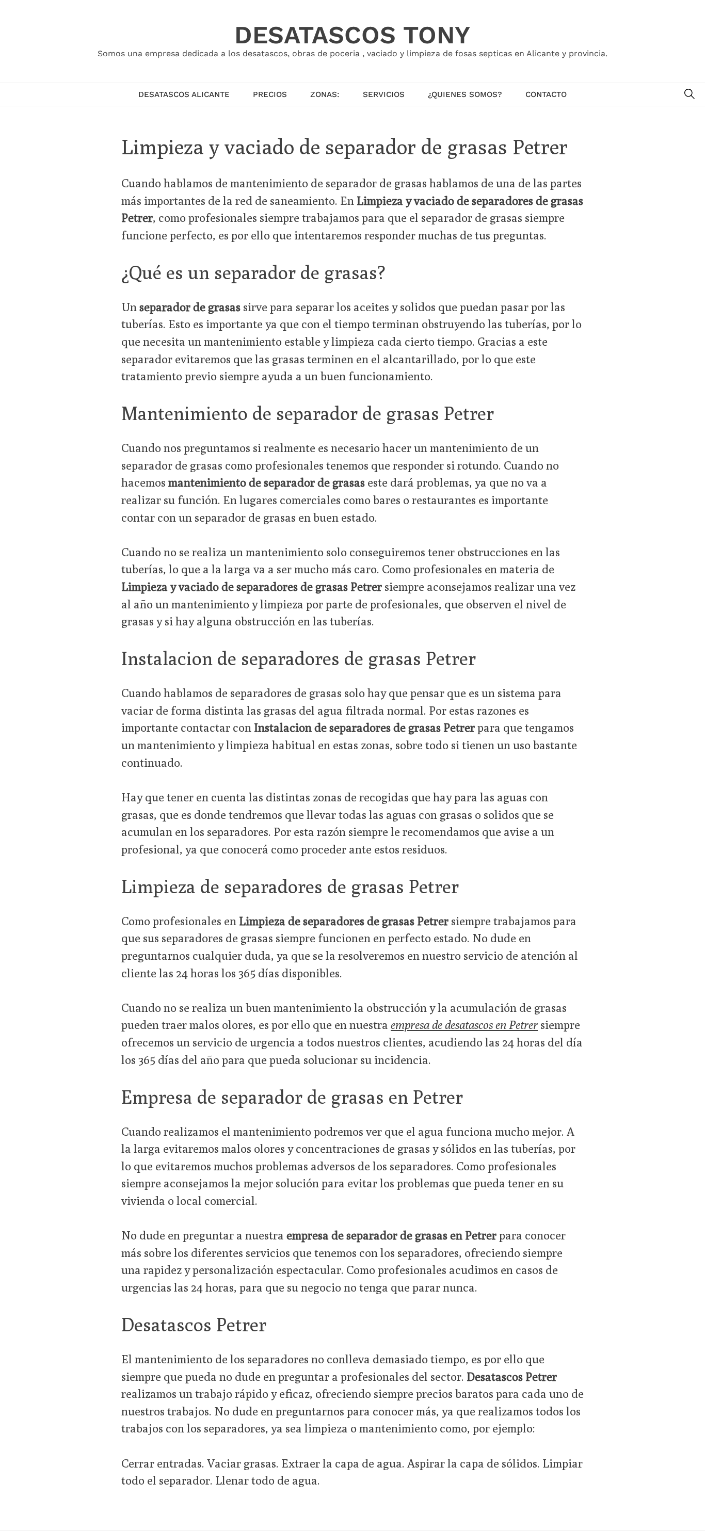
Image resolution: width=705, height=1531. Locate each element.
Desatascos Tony (352, 35)
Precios (270, 94)
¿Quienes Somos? (465, 94)
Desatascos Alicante (184, 94)
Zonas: (325, 94)
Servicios (384, 94)
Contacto (546, 94)
